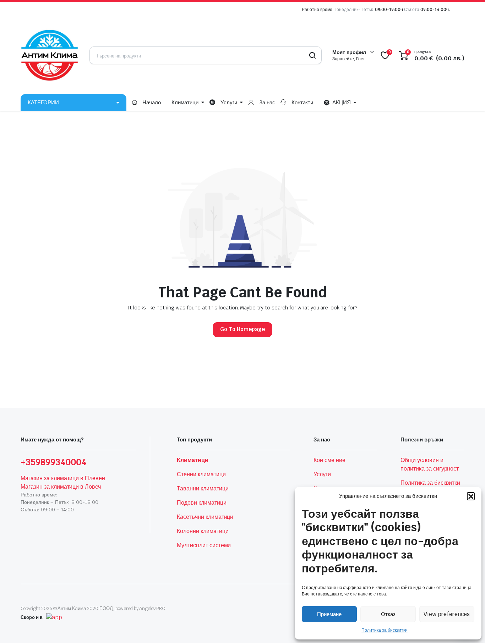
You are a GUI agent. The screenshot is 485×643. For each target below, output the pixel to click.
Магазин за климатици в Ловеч (61, 486)
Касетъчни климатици (205, 517)
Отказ (388, 614)
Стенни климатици (201, 474)
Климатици (184, 102)
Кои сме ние (329, 460)
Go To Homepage (242, 329)
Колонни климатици (203, 531)
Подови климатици (202, 502)
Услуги (228, 102)
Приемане (329, 614)
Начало (151, 102)
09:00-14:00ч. (435, 9)
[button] (470, 496)
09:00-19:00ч (389, 9)
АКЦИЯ (341, 102)
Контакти (302, 102)
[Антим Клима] (50, 55)
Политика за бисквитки (384, 630)
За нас (267, 102)
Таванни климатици (203, 488)
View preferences (447, 614)
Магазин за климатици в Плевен (63, 478)
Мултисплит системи (204, 545)
